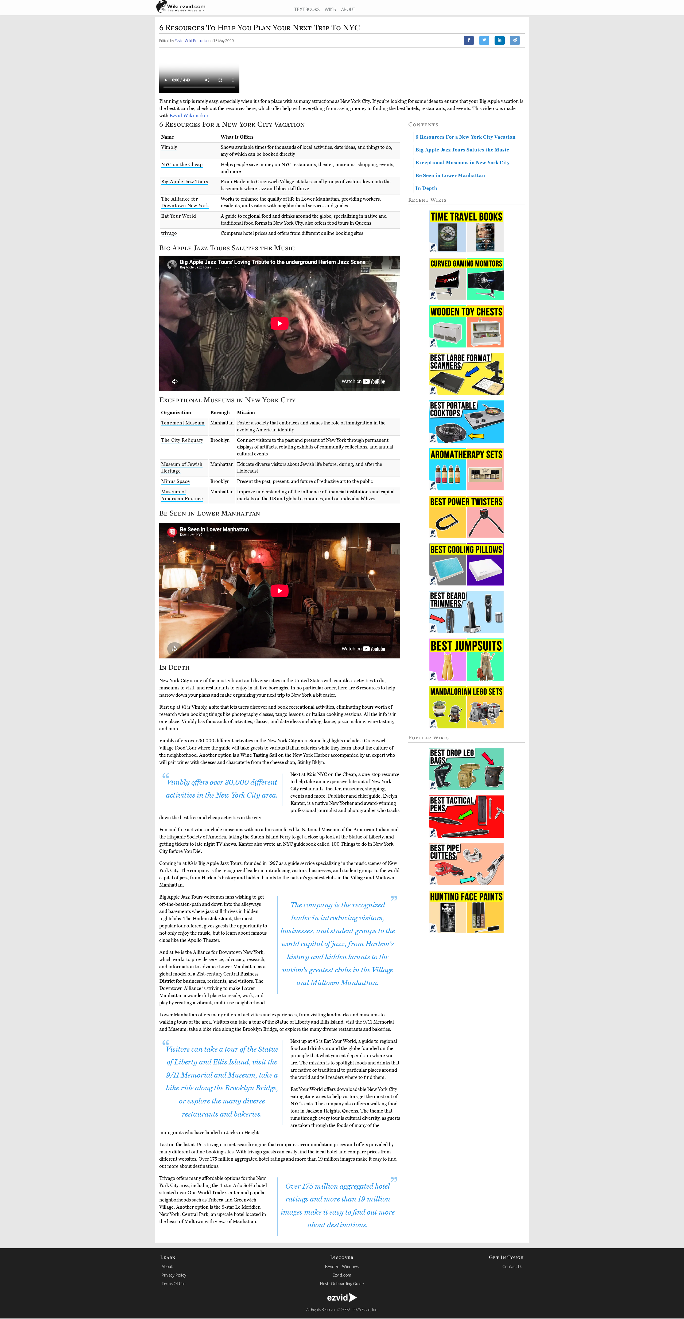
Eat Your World (178, 216)
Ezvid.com (342, 1275)
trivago (169, 233)
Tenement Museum (183, 423)
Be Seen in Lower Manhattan (450, 175)
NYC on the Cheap (182, 164)
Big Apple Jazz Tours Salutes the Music (462, 150)
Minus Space (175, 481)
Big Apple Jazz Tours (184, 182)
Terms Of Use (173, 1283)
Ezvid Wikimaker (189, 116)
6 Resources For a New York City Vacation (465, 137)
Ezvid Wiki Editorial (191, 40)
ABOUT (348, 9)
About (167, 1266)
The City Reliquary (182, 440)
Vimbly (169, 147)
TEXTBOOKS (307, 9)
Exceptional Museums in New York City (462, 163)
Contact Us (512, 1266)
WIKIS (330, 9)
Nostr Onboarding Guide (342, 1283)
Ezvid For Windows (342, 1266)
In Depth (426, 188)
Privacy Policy (174, 1275)
